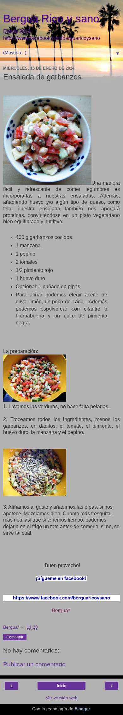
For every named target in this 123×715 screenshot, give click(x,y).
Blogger (82, 708)
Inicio (61, 686)
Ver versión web (62, 697)
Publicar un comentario (34, 664)
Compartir (14, 637)
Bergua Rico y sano (51, 18)
